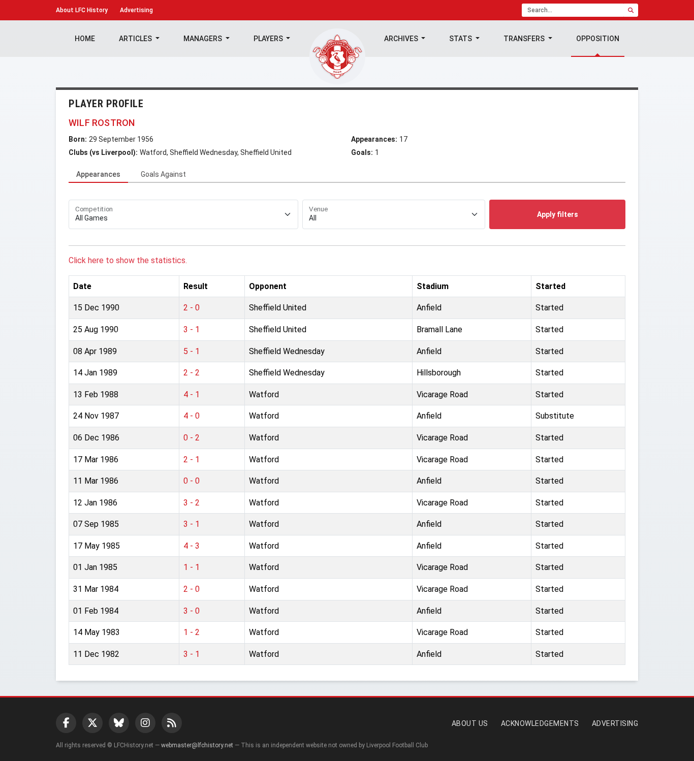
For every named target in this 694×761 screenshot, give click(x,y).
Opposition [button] (597, 39)
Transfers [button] (524, 39)
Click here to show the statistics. (128, 260)
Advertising (136, 10)
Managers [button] (203, 39)
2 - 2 (191, 372)
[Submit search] (630, 10)
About (82, 10)
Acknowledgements (540, 723)
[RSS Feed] (172, 723)
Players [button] (269, 39)
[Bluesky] (119, 723)
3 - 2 (191, 503)
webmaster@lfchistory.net (197, 745)
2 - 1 (191, 459)
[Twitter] (92, 723)
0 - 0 (191, 481)
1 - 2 (191, 632)
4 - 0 (191, 416)
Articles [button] (136, 39)
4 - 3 (191, 546)
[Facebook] (66, 723)
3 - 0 (191, 611)
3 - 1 (191, 329)
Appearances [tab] (98, 174)
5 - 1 (191, 351)
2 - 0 (191, 307)
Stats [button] (461, 39)
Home (85, 39)
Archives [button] (402, 39)
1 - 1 (191, 567)
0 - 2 (191, 437)
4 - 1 (191, 394)
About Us (470, 723)
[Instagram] (145, 723)
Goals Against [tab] (163, 174)
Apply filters (557, 214)
